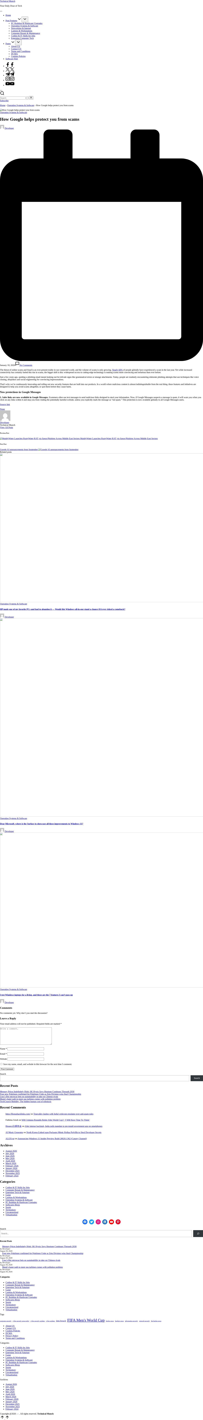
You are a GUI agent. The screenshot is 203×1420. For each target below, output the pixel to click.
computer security (5, 1321)
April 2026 (10, 1161)
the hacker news (156, 1321)
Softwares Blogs (13, 1205)
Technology (11, 1210)
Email (3, 1054)
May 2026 (10, 1158)
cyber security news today (21, 1321)
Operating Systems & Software (20, 105)
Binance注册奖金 (14, 1126)
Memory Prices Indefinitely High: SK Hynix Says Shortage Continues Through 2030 (37, 1091)
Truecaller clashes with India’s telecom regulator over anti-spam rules (63, 1114)
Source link (5, 404)
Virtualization (11, 1215)
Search (3, 1074)
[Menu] (1, 11)
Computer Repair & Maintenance (20, 1190)
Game (8, 1195)
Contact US (11, 1328)
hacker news (110, 1321)
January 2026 (11, 1168)
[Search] (198, 1233)
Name (3, 1049)
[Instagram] (10, 80)
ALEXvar (10, 1138)
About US (10, 1326)
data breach (61, 1321)
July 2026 (10, 1153)
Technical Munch (7, 1)
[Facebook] (10, 66)
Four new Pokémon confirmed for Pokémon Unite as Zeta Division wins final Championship (40, 1094)
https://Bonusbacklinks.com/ (18, 1114)
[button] (27, 98)
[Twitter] (10, 71)
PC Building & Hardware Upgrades (21, 1202)
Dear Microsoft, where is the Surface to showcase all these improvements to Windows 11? (41, 824)
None (2, 409)
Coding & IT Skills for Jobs (18, 1187)
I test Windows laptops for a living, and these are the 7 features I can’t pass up (36, 995)
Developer (4, 422)
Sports (8, 1207)
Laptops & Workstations (16, 1197)
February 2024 (12, 1176)
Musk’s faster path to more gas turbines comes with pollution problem (30, 1099)
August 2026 (11, 1151)
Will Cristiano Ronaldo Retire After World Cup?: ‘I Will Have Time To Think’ (56, 1120)
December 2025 (12, 1171)
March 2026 (11, 1163)
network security (144, 1321)
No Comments (25, 365)
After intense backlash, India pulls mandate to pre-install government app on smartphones (63, 1126)
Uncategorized (12, 1212)
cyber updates (50, 1321)
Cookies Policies (13, 1331)
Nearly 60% (117, 370)
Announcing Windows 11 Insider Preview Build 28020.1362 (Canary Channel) (52, 1138)
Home (2, 105)
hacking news (119, 1321)
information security (131, 1321)
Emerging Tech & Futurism (17, 1192)
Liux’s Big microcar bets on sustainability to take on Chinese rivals (29, 1096)
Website (3, 1059)
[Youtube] (10, 85)
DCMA (9, 1333)
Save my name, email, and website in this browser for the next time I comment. (37, 1064)
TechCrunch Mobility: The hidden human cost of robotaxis (25, 1101)
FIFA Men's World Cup (86, 1320)
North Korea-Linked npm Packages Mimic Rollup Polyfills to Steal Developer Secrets (63, 1132)
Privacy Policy (12, 1336)
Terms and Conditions (15, 1338)
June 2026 (10, 1156)
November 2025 (13, 1173)
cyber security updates (38, 1321)
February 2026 (12, 1166)
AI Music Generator (14, 1132)
